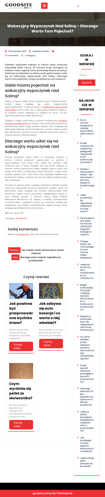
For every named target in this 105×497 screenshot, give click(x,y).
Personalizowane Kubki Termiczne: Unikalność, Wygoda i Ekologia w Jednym (87, 226)
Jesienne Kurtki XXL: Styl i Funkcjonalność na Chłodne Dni (87, 271)
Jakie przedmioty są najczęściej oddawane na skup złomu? (86, 203)
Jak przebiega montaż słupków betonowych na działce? (87, 444)
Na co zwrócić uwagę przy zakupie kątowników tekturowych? (87, 128)
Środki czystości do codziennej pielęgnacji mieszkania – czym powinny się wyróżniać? (87, 153)
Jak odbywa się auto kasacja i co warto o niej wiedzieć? (50, 313)
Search (87, 83)
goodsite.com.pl (42, 493)
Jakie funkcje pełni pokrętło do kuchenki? (87, 462)
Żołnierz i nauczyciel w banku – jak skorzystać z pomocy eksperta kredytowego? (87, 179)
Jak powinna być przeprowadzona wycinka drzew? (21, 313)
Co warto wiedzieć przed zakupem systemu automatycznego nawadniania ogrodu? (87, 347)
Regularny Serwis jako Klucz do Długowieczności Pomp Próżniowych (87, 323)
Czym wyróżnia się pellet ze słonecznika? (20, 390)
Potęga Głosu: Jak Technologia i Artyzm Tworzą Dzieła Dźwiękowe (87, 249)
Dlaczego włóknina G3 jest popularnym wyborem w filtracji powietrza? (86, 396)
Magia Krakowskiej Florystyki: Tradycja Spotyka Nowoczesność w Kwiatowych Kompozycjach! (87, 297)
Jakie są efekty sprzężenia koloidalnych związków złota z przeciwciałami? (87, 421)
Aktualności (21, 218)
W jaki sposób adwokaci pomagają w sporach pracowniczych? (87, 373)
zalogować (23, 234)
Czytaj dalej (18, 346)
